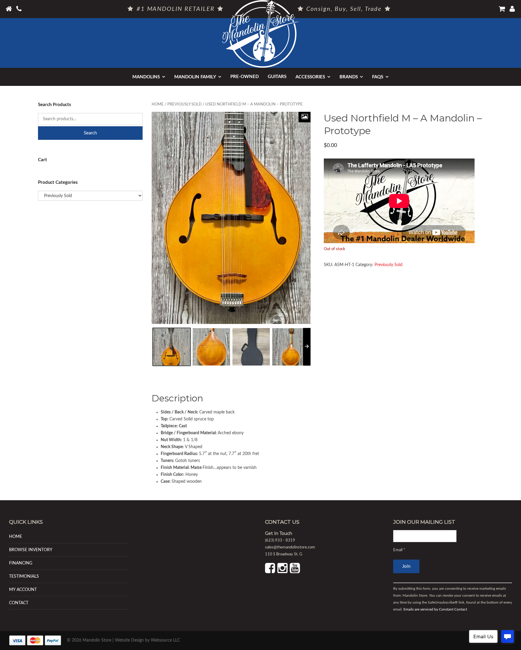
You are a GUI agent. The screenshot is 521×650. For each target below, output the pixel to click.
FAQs (377, 77)
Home (158, 104)
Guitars (277, 76)
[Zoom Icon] (304, 117)
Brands (348, 77)
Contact (18, 603)
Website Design (129, 640)
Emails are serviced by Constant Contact (435, 609)
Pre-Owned (244, 76)
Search (90, 133)
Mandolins (146, 77)
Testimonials (24, 576)
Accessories (310, 77)
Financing (20, 563)
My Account (23, 589)
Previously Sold (184, 104)
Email (399, 550)
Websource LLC (165, 640)
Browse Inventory (30, 550)
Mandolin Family (195, 77)
